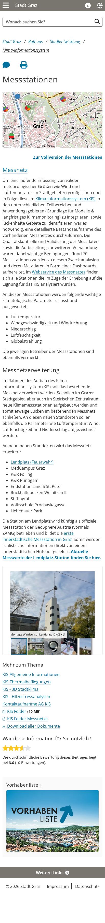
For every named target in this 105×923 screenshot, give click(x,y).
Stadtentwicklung (65, 41)
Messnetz (15, 170)
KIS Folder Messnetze (27, 719)
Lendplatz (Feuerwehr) (32, 462)
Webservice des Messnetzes (58, 272)
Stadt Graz (26, 5)
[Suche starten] (97, 21)
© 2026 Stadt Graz (23, 886)
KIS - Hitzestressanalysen (26, 696)
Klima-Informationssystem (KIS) (65, 198)
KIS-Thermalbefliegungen (27, 682)
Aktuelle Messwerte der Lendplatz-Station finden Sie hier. (52, 554)
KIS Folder (16, 711)
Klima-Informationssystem (26, 50)
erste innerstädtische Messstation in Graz (38, 536)
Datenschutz (87, 886)
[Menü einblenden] (6, 5)
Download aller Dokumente (33, 726)
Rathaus (35, 41)
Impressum (58, 886)
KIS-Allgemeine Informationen (31, 674)
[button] (92, 604)
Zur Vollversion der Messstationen (67, 157)
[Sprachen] (99, 5)
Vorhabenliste (23, 784)
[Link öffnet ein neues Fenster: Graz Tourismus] (88, 6)
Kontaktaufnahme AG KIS (27, 704)
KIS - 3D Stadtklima (20, 689)
